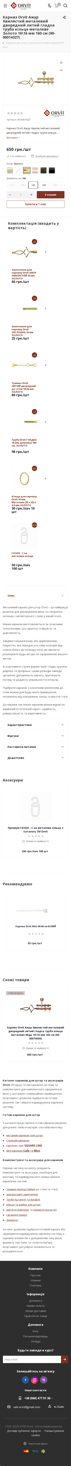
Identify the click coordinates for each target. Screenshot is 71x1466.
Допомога (35, 1300)
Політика (35, 1285)
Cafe (26, 1150)
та (31, 1150)
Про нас (35, 1275)
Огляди (35, 1341)
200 (44, 185)
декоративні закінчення (22, 1194)
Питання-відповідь (35, 1336)
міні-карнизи (14, 1150)
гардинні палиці (16, 1215)
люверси (12, 1220)
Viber (43, 1380)
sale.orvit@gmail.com (26, 1407)
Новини (35, 1280)
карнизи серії (15, 1145)
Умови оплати (36, 1305)
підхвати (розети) (44, 1209)
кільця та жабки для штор (23, 1204)
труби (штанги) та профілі (23, 1199)
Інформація (35, 1294)
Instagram (34, 1380)
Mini (37, 1150)
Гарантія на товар (35, 1316)
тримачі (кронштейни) (20, 1189)
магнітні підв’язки (17, 1209)
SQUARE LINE (33, 1145)
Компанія (35, 1269)
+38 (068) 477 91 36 (37, 1398)
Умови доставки (35, 1311)
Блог (36, 1331)
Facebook (25, 1380)
